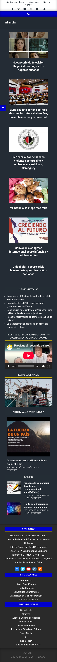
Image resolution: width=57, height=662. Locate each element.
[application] (28, 355)
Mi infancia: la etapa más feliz (28, 208)
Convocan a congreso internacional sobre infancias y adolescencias (28, 251)
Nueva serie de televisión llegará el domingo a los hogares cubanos (28, 66)
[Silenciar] (43, 366)
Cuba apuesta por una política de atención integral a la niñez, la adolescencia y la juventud (28, 113)
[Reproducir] (8, 366)
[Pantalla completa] (48, 366)
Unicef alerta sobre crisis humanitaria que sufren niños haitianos (28, 270)
